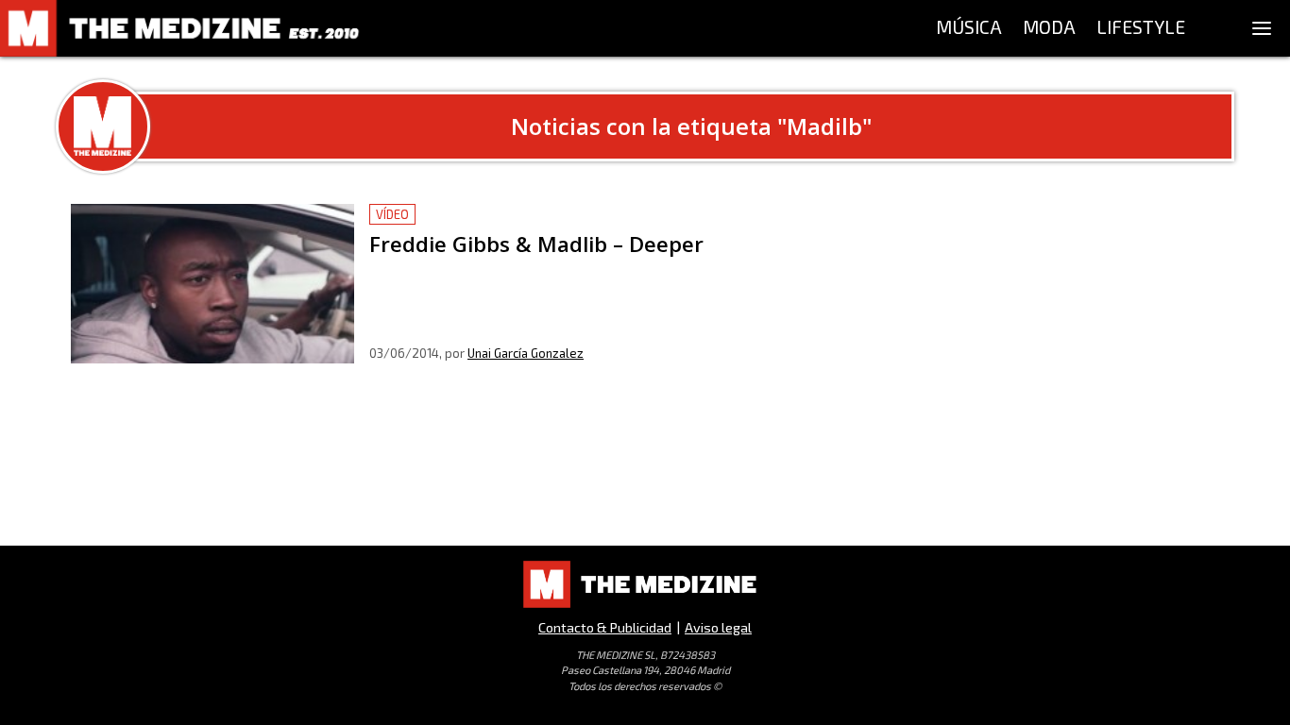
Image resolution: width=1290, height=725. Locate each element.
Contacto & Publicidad (604, 627)
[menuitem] (969, 28)
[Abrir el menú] (1261, 28)
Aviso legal (718, 627)
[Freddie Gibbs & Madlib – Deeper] (212, 283)
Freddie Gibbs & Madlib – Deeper (485, 215)
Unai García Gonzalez (525, 353)
